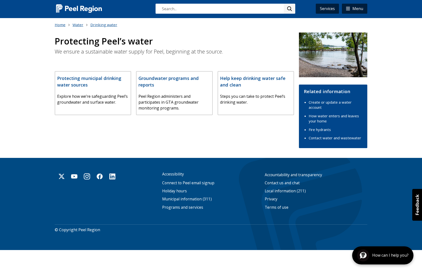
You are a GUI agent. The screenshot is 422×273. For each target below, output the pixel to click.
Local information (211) (285, 191)
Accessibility (173, 174)
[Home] (79, 8)
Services (327, 8)
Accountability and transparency (293, 174)
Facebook (100, 176)
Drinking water (103, 24)
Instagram (87, 176)
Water (78, 24)
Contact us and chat (282, 183)
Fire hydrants (320, 129)
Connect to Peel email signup (188, 183)
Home (60, 24)
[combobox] (225, 9)
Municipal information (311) (187, 199)
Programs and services (182, 207)
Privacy (271, 199)
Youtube (74, 176)
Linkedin (112, 176)
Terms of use (276, 207)
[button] (354, 9)
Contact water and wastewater (335, 137)
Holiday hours (174, 191)
